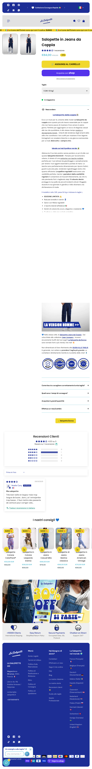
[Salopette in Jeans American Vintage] (81, 538)
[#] (46, 601)
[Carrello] (83, 21)
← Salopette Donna (66, 421)
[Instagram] (8, 5)
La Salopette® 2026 (14, 759)
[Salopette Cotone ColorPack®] (10, 538)
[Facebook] (13, 5)
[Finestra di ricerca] (74, 21)
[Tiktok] (8, 10)
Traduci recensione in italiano (22, 508)
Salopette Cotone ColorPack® (10, 555)
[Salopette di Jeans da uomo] (66, 307)
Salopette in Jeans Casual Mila (46, 555)
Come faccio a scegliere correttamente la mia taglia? (63, 385)
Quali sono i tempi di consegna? (55, 393)
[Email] (13, 10)
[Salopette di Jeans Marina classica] (64, 538)
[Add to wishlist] (15, 530)
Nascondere (50, 109)
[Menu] (8, 21)
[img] (12, 482)
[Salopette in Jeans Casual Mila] (46, 538)
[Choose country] (81, 7)
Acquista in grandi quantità (53, 401)
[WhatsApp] (18, 10)
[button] (48, 50)
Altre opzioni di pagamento (65, 79)
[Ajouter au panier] (6, 549)
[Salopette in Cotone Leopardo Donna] (28, 538)
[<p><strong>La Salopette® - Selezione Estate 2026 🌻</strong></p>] (51, 7)
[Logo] (46, 21)
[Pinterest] (18, 5)
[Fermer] (37, 708)
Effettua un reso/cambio (52, 409)
